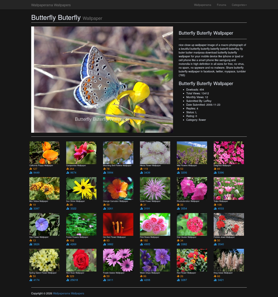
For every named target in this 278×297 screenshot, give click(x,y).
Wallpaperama (202, 5)
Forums (221, 5)
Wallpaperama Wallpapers (51, 4)
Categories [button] (238, 5)
